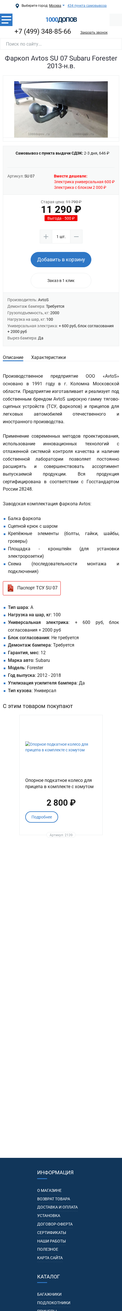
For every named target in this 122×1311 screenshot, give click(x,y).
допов (61, 20)
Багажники (49, 1294)
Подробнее (41, 817)
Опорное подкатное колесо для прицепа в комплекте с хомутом (59, 783)
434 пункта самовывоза (87, 6)
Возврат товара (53, 1199)
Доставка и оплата (57, 1207)
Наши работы (51, 1241)
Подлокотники (53, 1303)
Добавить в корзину (61, 259)
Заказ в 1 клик (61, 280)
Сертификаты (51, 1232)
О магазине (49, 1190)
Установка (48, 1215)
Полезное (47, 1249)
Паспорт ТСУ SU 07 (37, 588)
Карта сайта (50, 1258)
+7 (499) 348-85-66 (42, 31)
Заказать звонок (94, 33)
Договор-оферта (55, 1224)
